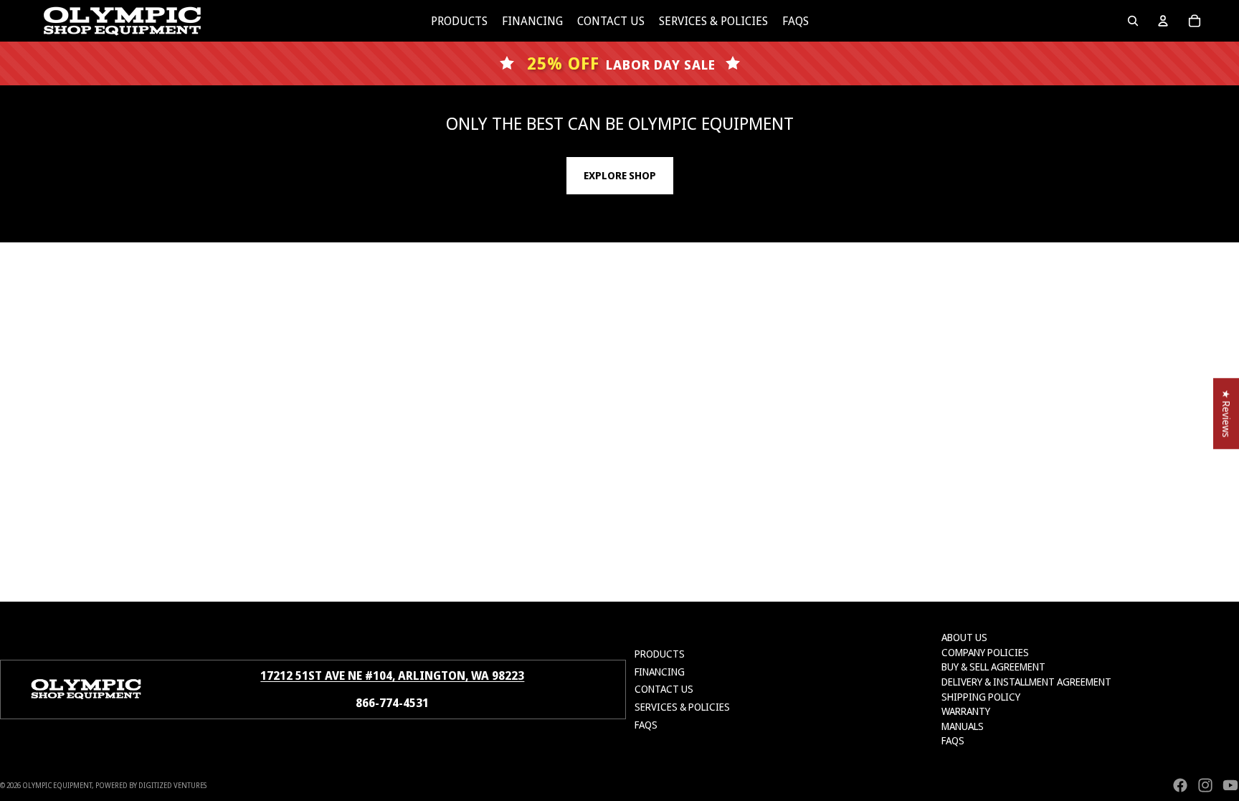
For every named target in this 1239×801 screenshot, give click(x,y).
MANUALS (962, 726)
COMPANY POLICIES (985, 652)
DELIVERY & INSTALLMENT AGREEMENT (1026, 681)
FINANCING (660, 671)
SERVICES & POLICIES (682, 707)
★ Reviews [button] (1226, 413)
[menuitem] (459, 21)
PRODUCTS (660, 653)
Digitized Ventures (172, 785)
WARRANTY (965, 711)
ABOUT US (964, 637)
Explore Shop (620, 175)
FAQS (646, 724)
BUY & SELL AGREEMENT (993, 666)
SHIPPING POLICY (980, 696)
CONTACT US (664, 689)
